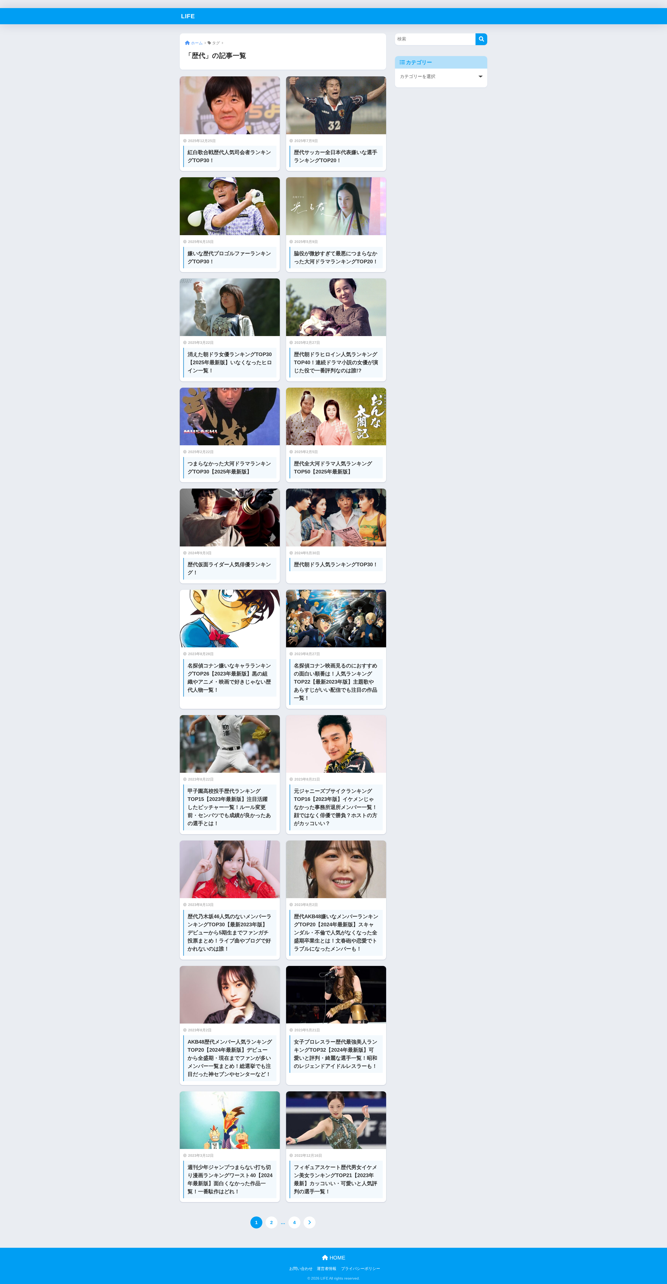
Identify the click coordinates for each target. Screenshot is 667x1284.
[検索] (481, 39)
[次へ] (310, 1222)
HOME (336, 1258)
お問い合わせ (301, 1269)
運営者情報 (326, 1269)
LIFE (188, 16)
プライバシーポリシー (360, 1269)
